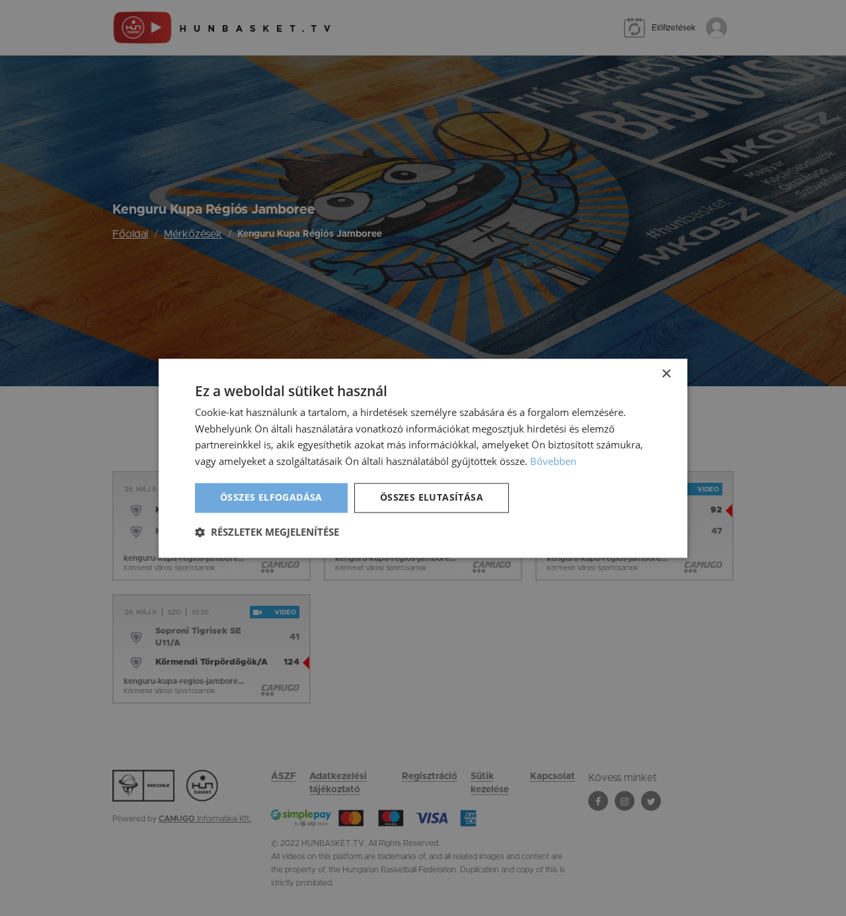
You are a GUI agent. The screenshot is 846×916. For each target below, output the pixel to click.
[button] (267, 532)
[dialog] (423, 458)
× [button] (666, 374)
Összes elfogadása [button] (271, 497)
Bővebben (553, 461)
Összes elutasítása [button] (431, 497)
